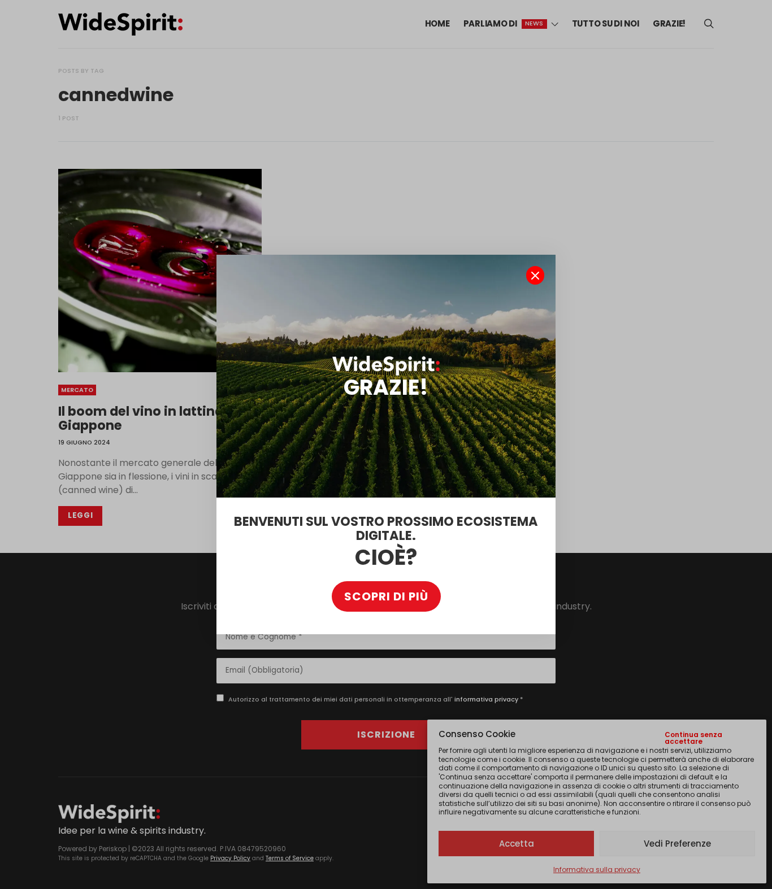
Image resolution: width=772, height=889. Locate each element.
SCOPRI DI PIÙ (386, 596)
